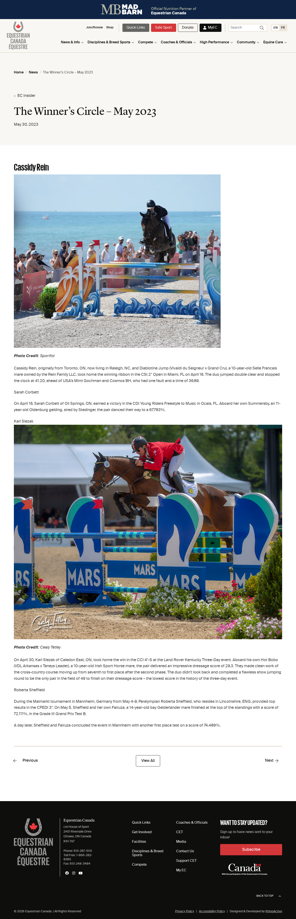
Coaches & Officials (176, 42)
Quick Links (136, 27)
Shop (110, 27)
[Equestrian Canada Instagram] (73, 873)
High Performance (214, 42)
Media (181, 842)
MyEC (212, 27)
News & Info (70, 42)
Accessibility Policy (212, 911)
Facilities (139, 842)
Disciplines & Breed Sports (109, 42)
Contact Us (185, 851)
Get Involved (142, 832)
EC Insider (26, 96)
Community (246, 42)
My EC (181, 870)
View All (148, 761)
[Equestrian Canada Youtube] (80, 873)
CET (179, 832)
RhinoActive (273, 911)
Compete (145, 42)
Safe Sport (163, 27)
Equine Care (273, 42)
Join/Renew (94, 27)
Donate (188, 27)
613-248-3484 (80, 863)
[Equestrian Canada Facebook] (66, 873)
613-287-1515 (83, 850)
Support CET (186, 861)
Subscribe (251, 850)
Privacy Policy (184, 911)
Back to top (264, 896)
